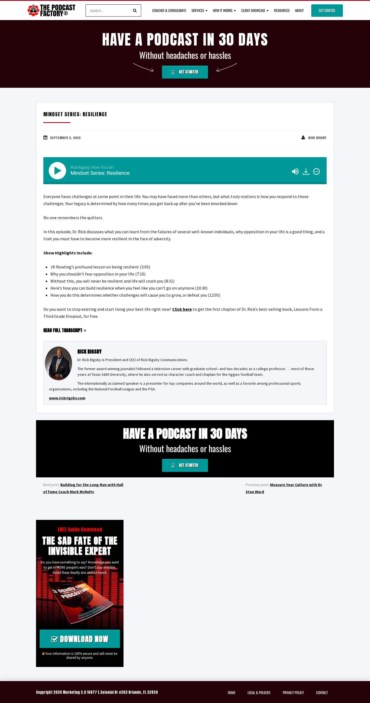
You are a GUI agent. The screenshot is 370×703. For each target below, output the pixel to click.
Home (231, 692)
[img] (316, 171)
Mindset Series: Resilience (75, 114)
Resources (282, 10)
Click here (182, 309)
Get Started (327, 10)
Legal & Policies (259, 692)
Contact (322, 692)
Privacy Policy (293, 692)
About (299, 10)
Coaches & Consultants (169, 10)
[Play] (58, 171)
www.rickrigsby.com (67, 398)
